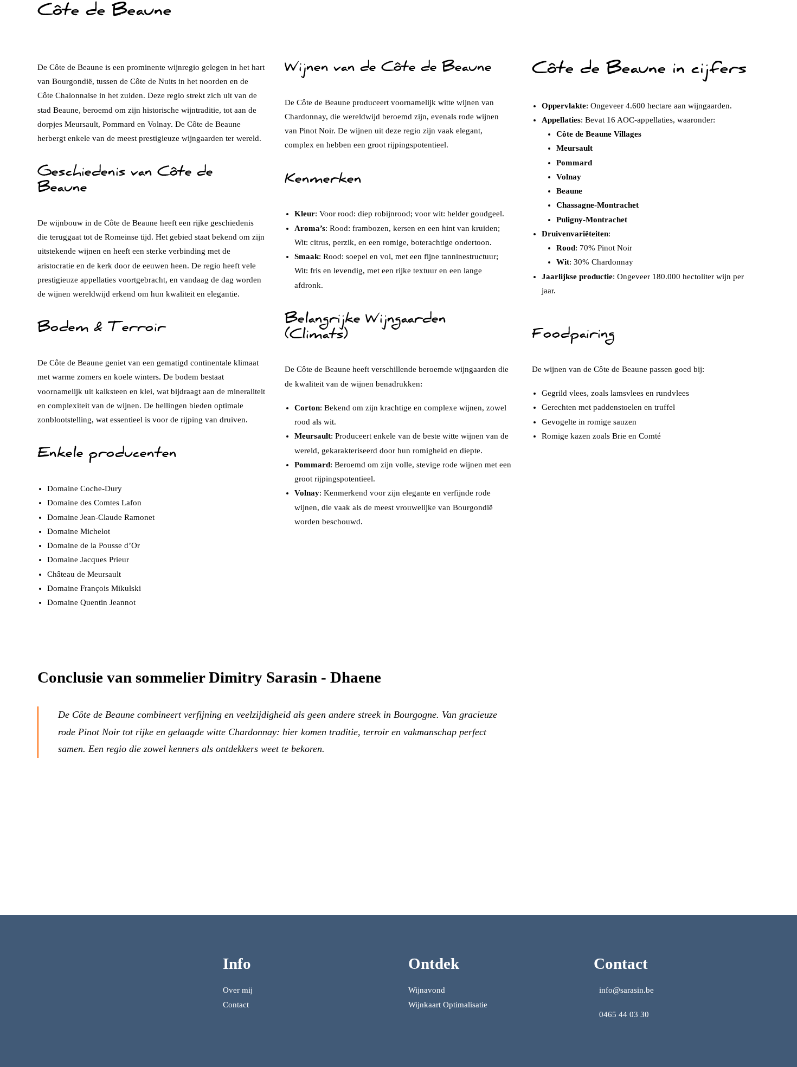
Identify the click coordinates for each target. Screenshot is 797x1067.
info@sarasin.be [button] (626, 990)
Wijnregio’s (573, 24)
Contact (236, 1004)
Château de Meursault (84, 574)
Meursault (81, 124)
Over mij (623, 24)
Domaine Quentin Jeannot (91, 602)
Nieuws (665, 24)
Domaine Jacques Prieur (88, 559)
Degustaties (427, 24)
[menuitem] (428, 23)
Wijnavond (426, 990)
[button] (755, 23)
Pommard (118, 124)
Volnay (159, 124)
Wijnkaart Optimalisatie (500, 24)
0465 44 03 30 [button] (624, 1014)
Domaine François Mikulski (94, 588)
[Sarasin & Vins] (38, 23)
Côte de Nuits (153, 81)
